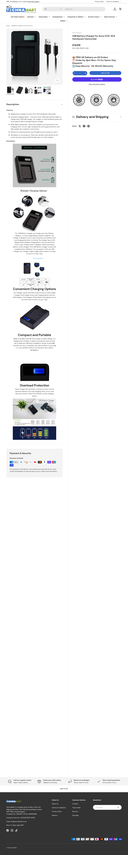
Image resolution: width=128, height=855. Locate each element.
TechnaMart (14, 847)
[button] (120, 9)
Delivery (55, 815)
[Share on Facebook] (84, 126)
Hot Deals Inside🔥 (18, 17)
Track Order (76, 808)
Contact (75, 804)
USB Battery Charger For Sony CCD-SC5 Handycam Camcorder (22, 25)
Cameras (30, 17)
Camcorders (43, 17)
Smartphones (57, 17)
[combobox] (74, 9)
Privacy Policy (99, 1)
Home (8, 25)
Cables (62, 21)
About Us (55, 804)
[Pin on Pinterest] (88, 126)
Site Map (75, 815)
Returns (75, 811)
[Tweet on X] (80, 126)
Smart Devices (109, 17)
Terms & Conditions (112, 1)
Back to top (64, 789)
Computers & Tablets (75, 17)
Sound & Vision (93, 17)
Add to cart (105, 73)
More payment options (97, 84)
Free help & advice (33, 1)
